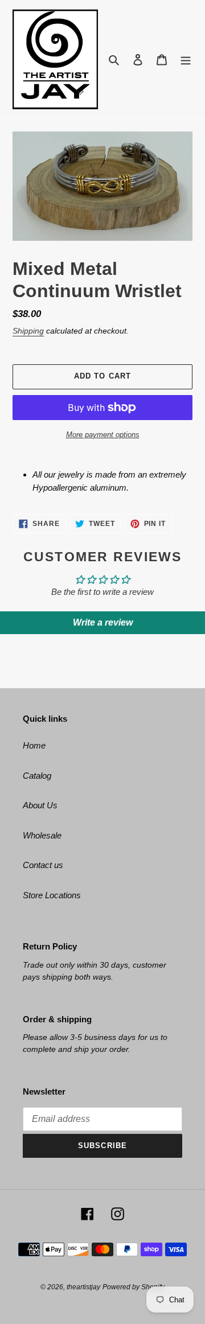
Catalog (37, 775)
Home (34, 745)
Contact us (43, 865)
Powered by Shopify (133, 1287)
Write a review (103, 622)
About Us (40, 805)
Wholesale (42, 835)
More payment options (103, 434)
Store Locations (52, 895)
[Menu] (186, 59)
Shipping (28, 330)
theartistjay (83, 1287)
